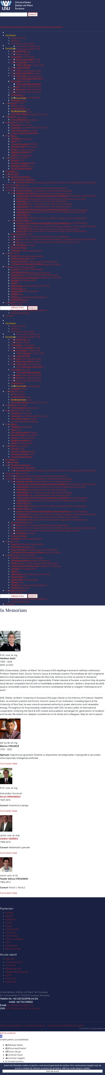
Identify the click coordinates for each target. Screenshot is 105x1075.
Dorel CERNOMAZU (10, 796)
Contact (6, 987)
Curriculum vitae (8, 763)
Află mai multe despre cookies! (76, 1068)
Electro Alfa (11, 929)
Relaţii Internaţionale (16, 972)
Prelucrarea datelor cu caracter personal (22, 1025)
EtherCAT (10, 932)
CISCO (8, 922)
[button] (1, 1036)
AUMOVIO (11, 919)
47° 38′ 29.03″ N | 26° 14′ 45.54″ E (23, 1008)
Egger (8, 926)
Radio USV (11, 981)
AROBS (9, 913)
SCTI (8, 942)
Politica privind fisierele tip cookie (65, 1025)
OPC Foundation (14, 939)
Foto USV (10, 978)
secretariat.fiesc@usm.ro (20, 1005)
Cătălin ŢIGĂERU (9, 838)
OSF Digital (11, 945)
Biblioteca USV (13, 968)
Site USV (10, 959)
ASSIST (9, 916)
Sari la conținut (8, 1032)
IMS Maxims (11, 936)
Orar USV (10, 965)
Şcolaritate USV (13, 962)
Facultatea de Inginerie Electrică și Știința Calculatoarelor (31, 27)
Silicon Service (13, 949)
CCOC (8, 975)
